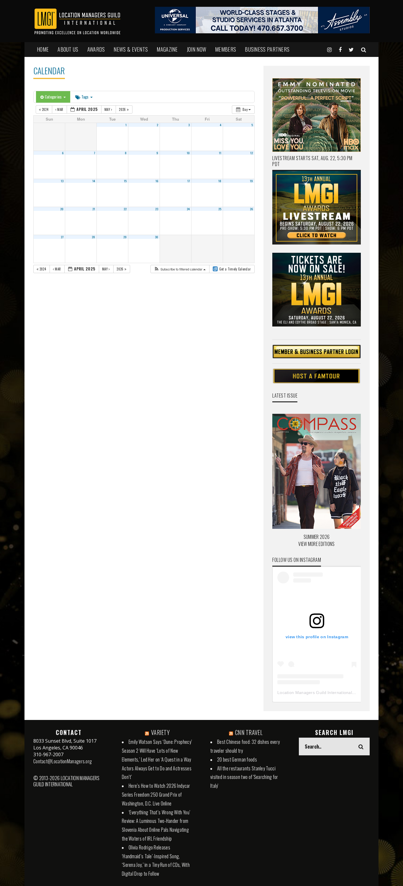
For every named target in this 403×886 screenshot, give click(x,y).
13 (62, 180)
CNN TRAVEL (249, 732)
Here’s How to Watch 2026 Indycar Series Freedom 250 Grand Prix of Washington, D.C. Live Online (156, 794)
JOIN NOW (196, 49)
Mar (60, 109)
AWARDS (96, 49)
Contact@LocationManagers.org (62, 761)
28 (93, 236)
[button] (180, 269)
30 (156, 236)
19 (251, 180)
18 (220, 180)
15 (125, 180)
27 (62, 236)
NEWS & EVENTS (131, 49)
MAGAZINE (167, 49)
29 (125, 236)
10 (188, 152)
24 (188, 208)
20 (62, 208)
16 (156, 180)
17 (188, 180)
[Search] (364, 49)
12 (251, 152)
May (107, 109)
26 (251, 208)
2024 (45, 109)
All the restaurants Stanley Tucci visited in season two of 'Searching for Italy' (244, 777)
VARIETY (160, 732)
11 (220, 152)
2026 (123, 109)
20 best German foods (237, 759)
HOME (43, 49)
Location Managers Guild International (314, 692)
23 (156, 208)
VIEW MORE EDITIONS (316, 543)
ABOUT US (68, 49)
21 (93, 208)
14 (93, 180)
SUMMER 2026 (317, 536)
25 (220, 208)
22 (125, 208)
